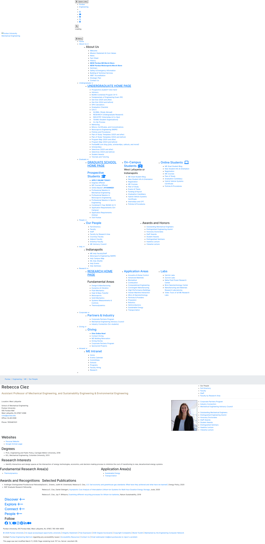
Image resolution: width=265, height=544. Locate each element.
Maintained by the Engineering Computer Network (164, 533)
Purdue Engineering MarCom (21, 537)
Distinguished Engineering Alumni (159, 229)
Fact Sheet (94, 58)
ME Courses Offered (100, 185)
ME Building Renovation (101, 338)
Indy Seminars (95, 266)
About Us (83, 44)
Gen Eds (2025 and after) (102, 100)
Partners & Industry (100, 315)
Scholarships (97, 147)
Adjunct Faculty (96, 239)
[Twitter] (80, 19)
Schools (93, 362)
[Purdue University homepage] (9, 33)
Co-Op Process (98, 122)
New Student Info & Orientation (140, 179)
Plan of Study (133, 187)
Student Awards (98, 154)
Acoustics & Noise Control (138, 275)
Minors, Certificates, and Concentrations (107, 127)
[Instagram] (80, 12)
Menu (79, 39)
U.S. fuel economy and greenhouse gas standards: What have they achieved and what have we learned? (127, 485)
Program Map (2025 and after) (104, 139)
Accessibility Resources (70, 537)
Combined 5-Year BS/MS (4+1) (104, 205)
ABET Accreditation (97, 75)
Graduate (83, 159)
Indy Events (94, 263)
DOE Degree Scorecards (102, 533)
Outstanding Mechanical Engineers (159, 227)
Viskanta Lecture (153, 244)
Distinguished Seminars (155, 239)
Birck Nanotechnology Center (176, 285)
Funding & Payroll (135, 192)
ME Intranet (94, 351)
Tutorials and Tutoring (100, 157)
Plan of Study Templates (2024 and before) (109, 137)
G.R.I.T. (94, 110)
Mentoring (96, 124)
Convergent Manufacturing (138, 288)
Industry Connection (208, 404)
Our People (93, 223)
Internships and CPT (136, 202)
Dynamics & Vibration (100, 288)
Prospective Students (95, 174)
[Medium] (29, 524)
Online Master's (103, 188)
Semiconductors (134, 305)
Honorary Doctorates (154, 232)
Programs (94, 365)
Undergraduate (85, 83)
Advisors (95, 92)
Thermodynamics (98, 305)
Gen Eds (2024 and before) (102, 102)
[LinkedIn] (80, 22)
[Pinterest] (21, 524)
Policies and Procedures (101, 132)
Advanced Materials (136, 278)
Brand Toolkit (138, 533)
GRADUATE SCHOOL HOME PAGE (101, 163)
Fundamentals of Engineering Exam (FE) (107, 97)
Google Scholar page (14, 444)
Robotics (131, 302)
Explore (11, 504)
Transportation (134, 310)
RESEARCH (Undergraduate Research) (107, 115)
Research (83, 268)
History (93, 61)
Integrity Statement (69, 533)
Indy (81, 247)
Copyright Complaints (122, 533)
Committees (95, 360)
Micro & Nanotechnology (138, 295)
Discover (12, 499)
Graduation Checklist (100, 107)
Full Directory (95, 227)
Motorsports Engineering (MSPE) (104, 129)
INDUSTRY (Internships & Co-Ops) (106, 117)
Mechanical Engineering (11, 36)
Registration (133, 182)
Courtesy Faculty (97, 237)
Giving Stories (97, 341)
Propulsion (132, 300)
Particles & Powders (136, 297)
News (92, 56)
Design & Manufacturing (101, 285)
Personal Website (12, 441)
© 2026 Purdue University (13, 533)
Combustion (133, 283)
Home (81, 41)
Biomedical (132, 280)
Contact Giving (98, 336)
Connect (12, 509)
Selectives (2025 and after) (102, 149)
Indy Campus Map (97, 258)
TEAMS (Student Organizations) (105, 120)
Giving (82, 327)
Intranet (82, 348)
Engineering (83, 7)
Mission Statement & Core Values (103, 53)
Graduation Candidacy (137, 194)
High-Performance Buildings (139, 290)
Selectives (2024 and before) (103, 152)
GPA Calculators (98, 105)
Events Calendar (96, 358)
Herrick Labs (170, 275)
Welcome (93, 51)
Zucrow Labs (170, 278)
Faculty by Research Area (100, 234)
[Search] (76, 26)
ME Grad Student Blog (137, 177)
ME (25, 379)
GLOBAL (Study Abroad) (102, 112)
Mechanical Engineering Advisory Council (108, 322)
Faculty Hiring (95, 367)
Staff (92, 232)
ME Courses (133, 184)
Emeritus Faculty (96, 242)
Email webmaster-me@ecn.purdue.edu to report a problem (114, 537)
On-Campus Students (132, 164)
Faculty (93, 229)
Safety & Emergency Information (103, 70)
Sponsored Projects (99, 346)
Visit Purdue (96, 217)
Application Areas (136, 271)
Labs (164, 271)
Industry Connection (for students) (105, 324)
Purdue (82, 4)
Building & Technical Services (101, 73)
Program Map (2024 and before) (104, 142)
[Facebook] (80, 17)
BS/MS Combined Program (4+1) (104, 95)
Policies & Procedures (136, 204)
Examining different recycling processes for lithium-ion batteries (94, 494)
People (82, 220)
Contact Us (94, 80)
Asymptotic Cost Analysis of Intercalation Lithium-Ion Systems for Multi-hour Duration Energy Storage (109, 490)
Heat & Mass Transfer (100, 293)
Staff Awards (151, 234)
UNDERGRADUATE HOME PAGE (109, 86)
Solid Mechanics (98, 298)
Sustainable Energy (135, 307)
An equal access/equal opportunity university (43, 533)
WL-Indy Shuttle (96, 261)
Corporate (83, 312)
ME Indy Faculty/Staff (98, 253)
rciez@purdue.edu (9, 415)
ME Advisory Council (98, 244)
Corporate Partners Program (103, 319)
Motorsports (96, 295)
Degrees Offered (98, 183)
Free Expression (85, 533)
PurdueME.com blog (115, 144)
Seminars (93, 68)
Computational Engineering (138, 285)
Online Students (172, 162)
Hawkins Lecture (153, 242)
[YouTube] (80, 14)
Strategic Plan (95, 78)
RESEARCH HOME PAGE (100, 273)
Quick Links (82, 2)
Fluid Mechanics (98, 290)
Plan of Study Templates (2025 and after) (108, 134)
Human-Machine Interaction (139, 293)
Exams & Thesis (134, 189)
